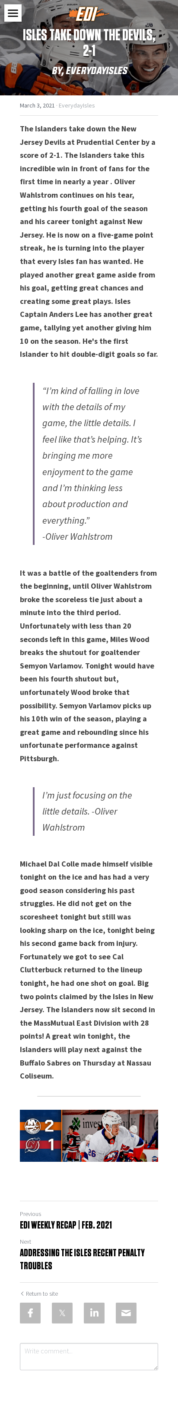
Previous (30, 1214)
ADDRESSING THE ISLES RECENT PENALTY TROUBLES (82, 1259)
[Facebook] (30, 1313)
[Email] (126, 1313)
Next (25, 1241)
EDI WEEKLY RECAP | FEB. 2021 (67, 1225)
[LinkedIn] (94, 1313)
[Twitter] (62, 1313)
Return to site (42, 1293)
